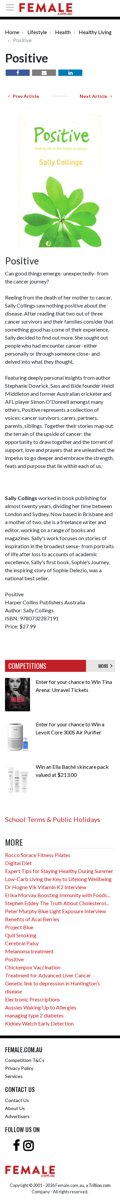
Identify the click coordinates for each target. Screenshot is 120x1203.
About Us (15, 1108)
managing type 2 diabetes (34, 1015)
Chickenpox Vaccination (32, 967)
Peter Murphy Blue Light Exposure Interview (55, 911)
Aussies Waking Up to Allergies (40, 1007)
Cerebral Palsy (22, 943)
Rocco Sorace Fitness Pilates (37, 855)
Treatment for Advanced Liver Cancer (48, 975)
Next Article (95, 96)
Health (63, 32)
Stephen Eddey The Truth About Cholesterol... (57, 903)
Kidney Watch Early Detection (39, 1023)
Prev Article (24, 96)
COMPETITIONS (27, 666)
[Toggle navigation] (12, 7)
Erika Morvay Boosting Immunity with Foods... (57, 895)
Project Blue (19, 927)
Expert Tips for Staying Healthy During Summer (59, 871)
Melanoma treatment (29, 951)
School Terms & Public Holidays (52, 819)
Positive (14, 959)
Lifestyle (37, 32)
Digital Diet (18, 863)
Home (12, 32)
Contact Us (17, 1100)
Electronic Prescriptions (32, 999)
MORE (104, 665)
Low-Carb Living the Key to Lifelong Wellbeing (58, 879)
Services (14, 1076)
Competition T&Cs (24, 1060)
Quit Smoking (20, 935)
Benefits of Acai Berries (32, 919)
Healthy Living (95, 32)
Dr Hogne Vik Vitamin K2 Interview (45, 887)
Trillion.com (100, 1185)
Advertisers (17, 1116)
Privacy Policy (19, 1068)
